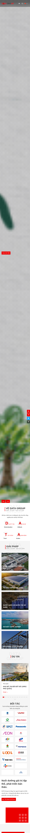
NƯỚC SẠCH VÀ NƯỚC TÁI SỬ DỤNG (14, 606)
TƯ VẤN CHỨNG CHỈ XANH (13, 588)
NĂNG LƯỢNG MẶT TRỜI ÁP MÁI (13, 567)
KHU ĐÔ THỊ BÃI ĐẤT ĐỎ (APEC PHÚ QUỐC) (15, 687)
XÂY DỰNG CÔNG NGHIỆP (13, 646)
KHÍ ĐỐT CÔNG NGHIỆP (12, 627)
